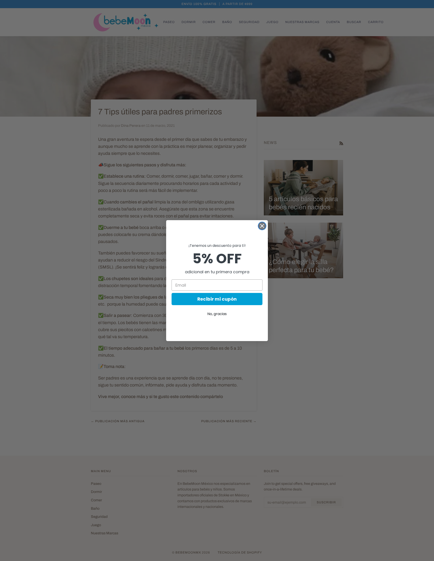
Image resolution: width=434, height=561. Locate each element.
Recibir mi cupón (217, 299)
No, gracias (217, 313)
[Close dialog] (262, 226)
